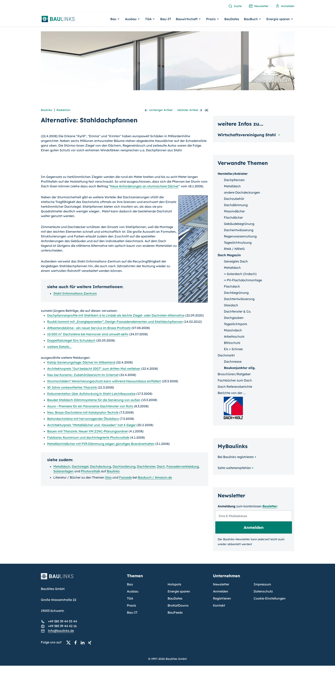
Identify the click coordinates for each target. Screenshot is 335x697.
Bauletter (269, 506)
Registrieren (222, 598)
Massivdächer (234, 211)
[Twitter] (69, 642)
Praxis (131, 605)
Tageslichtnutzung (237, 242)
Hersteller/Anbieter (233, 174)
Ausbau (132, 591)
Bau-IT (165, 19)
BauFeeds (175, 612)
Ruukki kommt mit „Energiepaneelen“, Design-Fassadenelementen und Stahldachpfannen (115, 322)
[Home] (81, 578)
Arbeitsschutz (234, 336)
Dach (161, 466)
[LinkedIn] (83, 642)
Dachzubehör (234, 199)
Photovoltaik (90, 471)
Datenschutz (263, 591)
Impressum (262, 584)
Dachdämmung (236, 205)
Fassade (125, 477)
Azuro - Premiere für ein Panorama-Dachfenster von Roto (90, 406)
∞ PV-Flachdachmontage (243, 280)
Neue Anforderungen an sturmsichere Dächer (144, 186)
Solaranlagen (63, 471)
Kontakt (219, 605)
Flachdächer (233, 217)
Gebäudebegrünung (239, 224)
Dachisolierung (124, 466)
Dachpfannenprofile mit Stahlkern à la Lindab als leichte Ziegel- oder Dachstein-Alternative (115, 315)
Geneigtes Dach (236, 261)
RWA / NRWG (234, 249)
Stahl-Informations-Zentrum (75, 293)
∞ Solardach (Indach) (240, 274)
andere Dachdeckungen (242, 192)
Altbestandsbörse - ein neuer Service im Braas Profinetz (89, 328)
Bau (130, 584)
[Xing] (90, 642)
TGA (130, 598)
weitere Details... (59, 347)
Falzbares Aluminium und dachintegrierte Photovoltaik (88, 437)
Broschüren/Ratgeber (234, 374)
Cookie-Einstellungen (270, 598)
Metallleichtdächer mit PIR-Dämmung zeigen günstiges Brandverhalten (100, 444)
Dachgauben (233, 318)
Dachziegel (80, 466)
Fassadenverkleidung (182, 466)
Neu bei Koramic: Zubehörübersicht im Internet (83, 375)
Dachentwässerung (238, 230)
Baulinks (46, 110)
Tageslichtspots (235, 324)
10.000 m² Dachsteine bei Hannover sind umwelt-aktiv (87, 334)
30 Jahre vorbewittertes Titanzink (72, 387)
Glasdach (231, 305)
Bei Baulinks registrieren (236, 457)
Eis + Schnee (233, 349)
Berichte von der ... (231, 393)
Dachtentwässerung (239, 299)
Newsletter (221, 584)
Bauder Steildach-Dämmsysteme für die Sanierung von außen (93, 400)
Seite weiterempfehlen (234, 468)
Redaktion (63, 110)
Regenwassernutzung (240, 236)
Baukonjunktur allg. (239, 368)
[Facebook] (76, 642)
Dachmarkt (226, 355)
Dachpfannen (234, 180)
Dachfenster (146, 466)
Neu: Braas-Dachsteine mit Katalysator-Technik (83, 412)
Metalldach (61, 466)
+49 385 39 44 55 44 (62, 621)
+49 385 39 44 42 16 (62, 626)
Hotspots (174, 584)
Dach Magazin (229, 255)
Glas (108, 477)
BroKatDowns (178, 605)
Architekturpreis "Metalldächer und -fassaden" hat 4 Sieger (91, 425)
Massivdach (233, 330)
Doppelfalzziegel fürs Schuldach (71, 340)
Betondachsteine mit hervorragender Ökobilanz (83, 419)
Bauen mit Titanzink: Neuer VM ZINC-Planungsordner (87, 431)
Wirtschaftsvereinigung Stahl (247, 134)
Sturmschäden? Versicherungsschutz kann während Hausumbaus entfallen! (104, 381)
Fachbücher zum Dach (235, 380)
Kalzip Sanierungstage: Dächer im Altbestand (81, 362)
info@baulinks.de (61, 631)
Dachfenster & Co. (237, 311)
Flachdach (232, 286)
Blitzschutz (232, 343)
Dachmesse (233, 361)
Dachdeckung (100, 466)
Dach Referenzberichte (235, 387)
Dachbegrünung (236, 293)
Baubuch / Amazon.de (155, 477)
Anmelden (220, 591)
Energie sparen (179, 591)
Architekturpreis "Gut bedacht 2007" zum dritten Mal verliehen (93, 369)
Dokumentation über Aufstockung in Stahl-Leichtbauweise (91, 394)
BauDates (231, 19)
